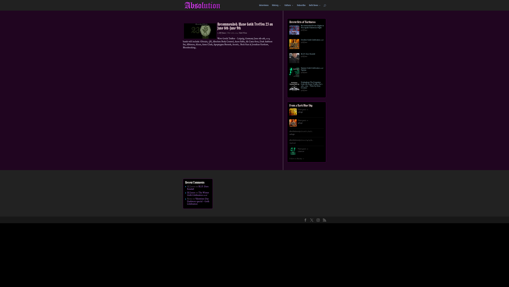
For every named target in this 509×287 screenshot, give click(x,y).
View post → (303, 109)
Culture (287, 5)
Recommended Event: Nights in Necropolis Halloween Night (312, 27)
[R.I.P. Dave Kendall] (294, 58)
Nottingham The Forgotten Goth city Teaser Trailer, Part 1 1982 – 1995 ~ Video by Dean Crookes (312, 85)
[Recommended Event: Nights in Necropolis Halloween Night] (294, 30)
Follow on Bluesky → (296, 159)
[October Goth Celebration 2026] (294, 44)
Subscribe (301, 5)
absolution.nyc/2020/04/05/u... (301, 140)
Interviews (264, 5)
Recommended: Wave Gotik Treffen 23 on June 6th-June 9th (245, 26)
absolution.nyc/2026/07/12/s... (301, 131)
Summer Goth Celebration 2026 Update (312, 69)
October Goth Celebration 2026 (312, 40)
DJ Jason (222, 33)
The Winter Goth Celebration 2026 (198, 194)
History (275, 5)
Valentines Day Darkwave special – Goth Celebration (198, 201)
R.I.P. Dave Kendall (308, 54)
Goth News (313, 5)
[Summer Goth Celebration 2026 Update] (294, 72)
